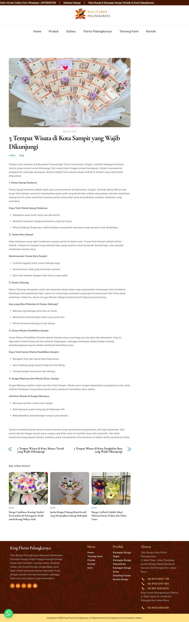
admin (12, 155)
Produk (54, 31)
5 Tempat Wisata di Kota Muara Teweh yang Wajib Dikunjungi (40, 450)
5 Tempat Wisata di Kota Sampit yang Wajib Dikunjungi (64, 142)
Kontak (151, 31)
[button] (8, 613)
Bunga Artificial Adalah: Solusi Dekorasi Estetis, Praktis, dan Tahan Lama (109, 515)
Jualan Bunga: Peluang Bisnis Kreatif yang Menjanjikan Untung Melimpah (68, 513)
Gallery (71, 31)
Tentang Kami (129, 31)
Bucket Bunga (120, 579)
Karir (90, 567)
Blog (21, 155)
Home (37, 31)
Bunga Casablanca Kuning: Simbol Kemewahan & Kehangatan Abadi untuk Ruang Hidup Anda (26, 515)
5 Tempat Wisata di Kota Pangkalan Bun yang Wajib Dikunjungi (98, 450)
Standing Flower (122, 575)
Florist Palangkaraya (98, 31)
